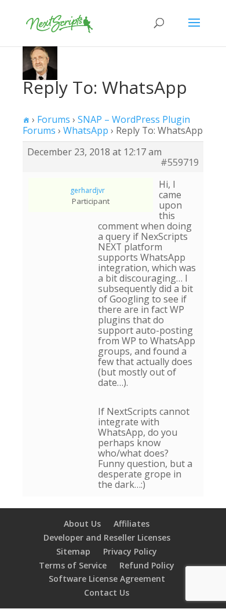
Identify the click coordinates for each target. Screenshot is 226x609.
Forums (53, 119)
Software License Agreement (107, 578)
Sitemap (73, 551)
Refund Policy (146, 565)
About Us (82, 523)
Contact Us (106, 592)
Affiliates (132, 523)
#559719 (180, 162)
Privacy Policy (130, 551)
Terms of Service (73, 565)
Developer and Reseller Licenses (106, 537)
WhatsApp (85, 130)
